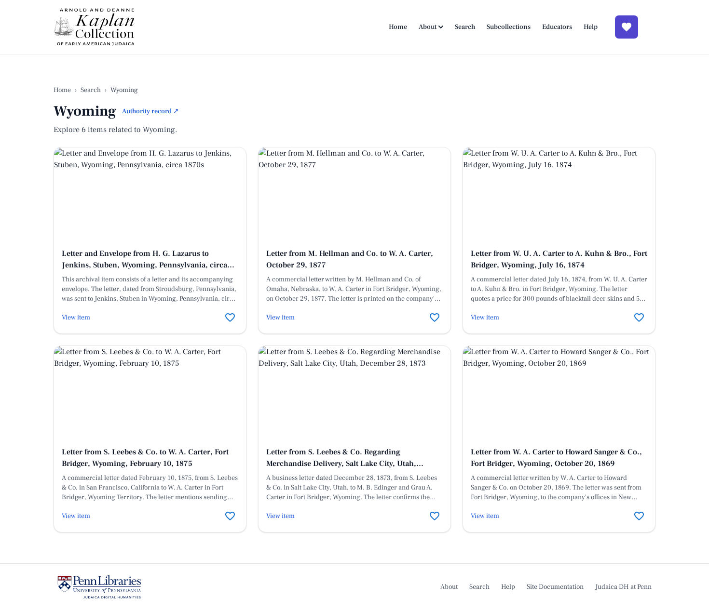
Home (398, 27)
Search (465, 27)
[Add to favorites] (230, 317)
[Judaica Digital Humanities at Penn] (99, 586)
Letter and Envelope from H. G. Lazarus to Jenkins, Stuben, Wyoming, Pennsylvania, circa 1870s (144, 265)
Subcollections (509, 27)
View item (76, 317)
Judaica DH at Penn (623, 587)
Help (591, 27)
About (427, 27)
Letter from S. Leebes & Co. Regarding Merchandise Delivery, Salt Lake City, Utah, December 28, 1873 (341, 463)
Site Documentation (555, 587)
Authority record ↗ (150, 111)
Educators (557, 27)
